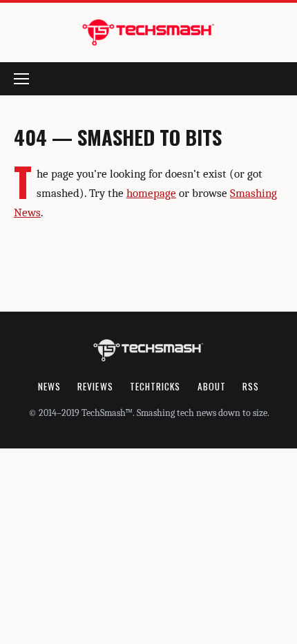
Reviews (95, 386)
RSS (250, 386)
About (212, 386)
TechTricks (155, 386)
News (49, 386)
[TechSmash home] (148, 32)
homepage (151, 193)
